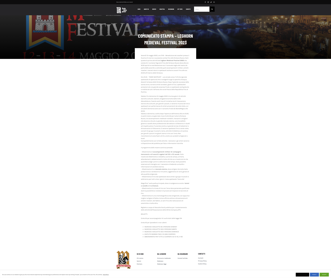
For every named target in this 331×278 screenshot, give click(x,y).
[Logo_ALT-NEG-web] (121, 8)
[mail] (214, 2)
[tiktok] (211, 2)
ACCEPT (324, 274)
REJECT (314, 274)
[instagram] (208, 2)
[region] (165, 274)
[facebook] (205, 2)
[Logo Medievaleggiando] (123, 251)
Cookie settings (302, 274)
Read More (106, 274)
